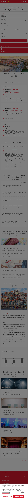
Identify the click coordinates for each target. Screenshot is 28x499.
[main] (14, 491)
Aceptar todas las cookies (18, 496)
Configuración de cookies (7, 496)
